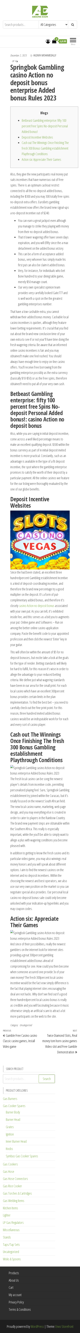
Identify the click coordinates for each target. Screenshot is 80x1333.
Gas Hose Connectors (15, 1178)
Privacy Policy (16, 1302)
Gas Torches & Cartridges (17, 1193)
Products (14, 1273)
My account (15, 1294)
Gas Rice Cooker (12, 1186)
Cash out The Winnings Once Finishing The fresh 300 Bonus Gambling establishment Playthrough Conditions (45, 148)
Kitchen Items (10, 1208)
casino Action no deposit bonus (36, 605)
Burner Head (13, 1119)
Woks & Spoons (12, 1259)
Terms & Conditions (20, 1309)
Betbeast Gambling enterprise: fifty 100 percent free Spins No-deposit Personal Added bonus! (45, 126)
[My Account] (48, 41)
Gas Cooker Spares (14, 1105)
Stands (7, 1237)
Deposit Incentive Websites (37, 137)
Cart (11, 1287)
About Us (14, 1280)
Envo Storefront (64, 1326)
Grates (10, 1126)
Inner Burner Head (16, 1141)
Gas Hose (8, 1171)
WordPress (37, 1326)
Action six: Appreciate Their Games (41, 159)
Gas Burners (10, 1098)
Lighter (6, 1215)
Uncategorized (26, 1025)
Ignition (10, 1134)
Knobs (9, 1148)
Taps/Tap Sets (11, 1244)
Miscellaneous (11, 1229)
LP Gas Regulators (13, 1222)
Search (47, 1078)
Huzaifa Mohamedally (44, 55)
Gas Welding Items (13, 1200)
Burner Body (13, 1112)
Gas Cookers (10, 1164)
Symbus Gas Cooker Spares (22, 1156)
